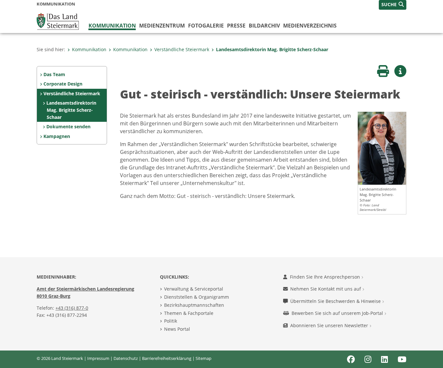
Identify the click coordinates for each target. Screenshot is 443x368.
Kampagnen (56, 136)
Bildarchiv (264, 25)
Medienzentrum (162, 25)
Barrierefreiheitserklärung (166, 358)
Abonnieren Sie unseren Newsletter (329, 325)
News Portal (177, 329)
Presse (236, 25)
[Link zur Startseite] (58, 20)
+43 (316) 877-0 (71, 308)
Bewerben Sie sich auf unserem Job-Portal (338, 313)
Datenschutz (126, 358)
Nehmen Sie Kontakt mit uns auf (326, 289)
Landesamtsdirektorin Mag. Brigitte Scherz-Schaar (272, 49)
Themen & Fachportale (188, 313)
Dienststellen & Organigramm (196, 297)
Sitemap (203, 358)
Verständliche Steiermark (181, 49)
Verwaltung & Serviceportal (193, 289)
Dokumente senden (68, 126)
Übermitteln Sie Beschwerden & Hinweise (336, 301)
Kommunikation (112, 25)
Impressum (98, 358)
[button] (392, 5)
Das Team (54, 74)
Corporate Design (62, 84)
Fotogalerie (206, 25)
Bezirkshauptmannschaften (194, 305)
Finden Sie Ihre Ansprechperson (325, 277)
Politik (170, 321)
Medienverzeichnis (310, 25)
